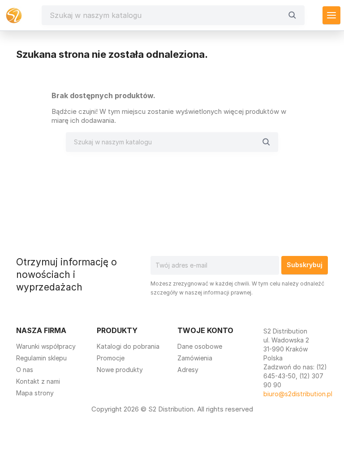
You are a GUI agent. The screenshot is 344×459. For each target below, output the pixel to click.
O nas (24, 369)
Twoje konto (205, 330)
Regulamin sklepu (41, 358)
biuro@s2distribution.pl (297, 394)
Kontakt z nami (38, 381)
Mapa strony (35, 393)
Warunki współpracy (46, 346)
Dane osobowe (199, 346)
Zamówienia (194, 358)
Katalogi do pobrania (128, 346)
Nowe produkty (120, 369)
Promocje (111, 358)
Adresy (187, 369)
